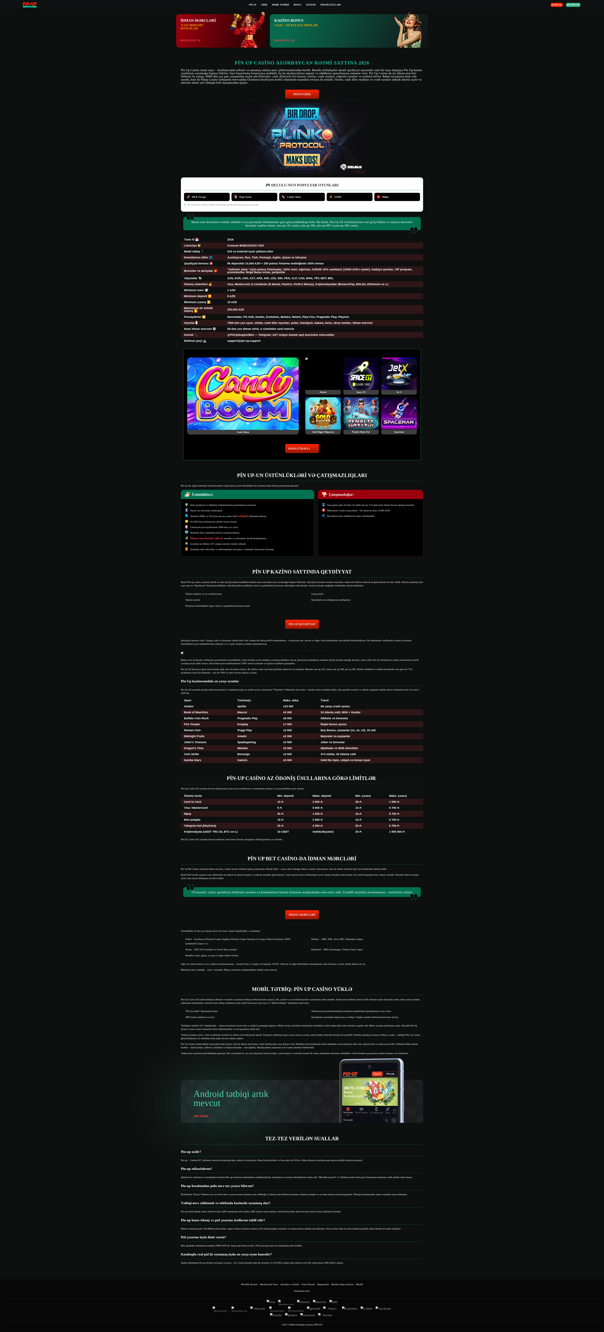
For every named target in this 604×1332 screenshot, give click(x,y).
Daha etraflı (299, 448)
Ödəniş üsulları (330, 5)
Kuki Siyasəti (308, 1284)
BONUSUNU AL (191, 40)
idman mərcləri (302, 914)
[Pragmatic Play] (220, 1309)
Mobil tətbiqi (280, 5)
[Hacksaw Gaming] (383, 1309)
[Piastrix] (303, 1302)
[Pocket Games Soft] (326, 1315)
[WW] (333, 1302)
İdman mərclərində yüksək (207, 538)
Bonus (297, 5)
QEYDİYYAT (573, 5)
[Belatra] (291, 1315)
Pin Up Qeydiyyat (302, 624)
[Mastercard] (286, 1302)
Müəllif (359, 1284)
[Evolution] (350, 1309)
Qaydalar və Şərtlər (289, 1284)
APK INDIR (201, 1116)
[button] (598, 1320)
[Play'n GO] (331, 1309)
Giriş (264, 5)
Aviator (311, 5)
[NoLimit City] (258, 1309)
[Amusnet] (307, 1315)
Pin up (252, 5)
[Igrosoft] (313, 1309)
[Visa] (271, 1302)
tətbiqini (243, 516)
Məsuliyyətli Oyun (269, 1284)
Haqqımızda (323, 1284)
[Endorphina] (296, 1309)
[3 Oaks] (366, 1309)
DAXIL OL (556, 5)
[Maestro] (319, 1302)
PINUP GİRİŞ (302, 94)
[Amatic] (276, 1315)
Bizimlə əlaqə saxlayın (342, 1284)
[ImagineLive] (239, 1309)
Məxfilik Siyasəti (249, 1284)
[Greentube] (277, 1309)
